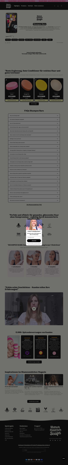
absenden (34, 240)
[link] (34, 225)
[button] (63, 458)
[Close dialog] (40, 221)
